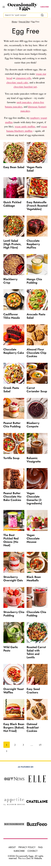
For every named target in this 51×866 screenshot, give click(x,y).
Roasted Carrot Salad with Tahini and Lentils (36, 652)
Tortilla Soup (11, 458)
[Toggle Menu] (3, 6)
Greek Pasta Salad (11, 389)
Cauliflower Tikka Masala (11, 316)
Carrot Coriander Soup (37, 389)
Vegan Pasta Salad (34, 169)
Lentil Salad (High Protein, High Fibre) (12, 244)
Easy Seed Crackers (33, 690)
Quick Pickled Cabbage (12, 204)
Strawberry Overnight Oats (13, 578)
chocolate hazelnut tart (25, 86)
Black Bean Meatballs (34, 578)
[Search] (42, 15)
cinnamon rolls (23, 78)
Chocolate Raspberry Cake (13, 351)
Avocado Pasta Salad (36, 316)
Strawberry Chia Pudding (13, 614)
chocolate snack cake (17, 82)
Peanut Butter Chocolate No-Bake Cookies (12, 496)
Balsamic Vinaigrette (34, 460)
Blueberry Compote (33, 424)
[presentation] (13, 152)
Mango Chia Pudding (34, 281)
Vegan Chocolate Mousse (33, 538)
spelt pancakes (24, 102)
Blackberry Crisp (10, 281)
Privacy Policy (26, 847)
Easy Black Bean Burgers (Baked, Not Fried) (13, 727)
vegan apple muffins (25, 126)
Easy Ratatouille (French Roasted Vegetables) (37, 205)
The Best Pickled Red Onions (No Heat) (11, 540)
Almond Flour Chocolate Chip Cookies (36, 352)
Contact (32, 851)
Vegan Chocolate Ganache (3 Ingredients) (34, 498)
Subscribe (19, 851)
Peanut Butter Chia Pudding (12, 424)
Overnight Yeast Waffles (13, 690)
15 (40, 744)
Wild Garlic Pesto (10, 649)
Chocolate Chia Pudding (36, 614)
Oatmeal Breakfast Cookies (33, 727)
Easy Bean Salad (13, 167)
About (12, 847)
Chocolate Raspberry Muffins (33, 244)
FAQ (40, 847)
